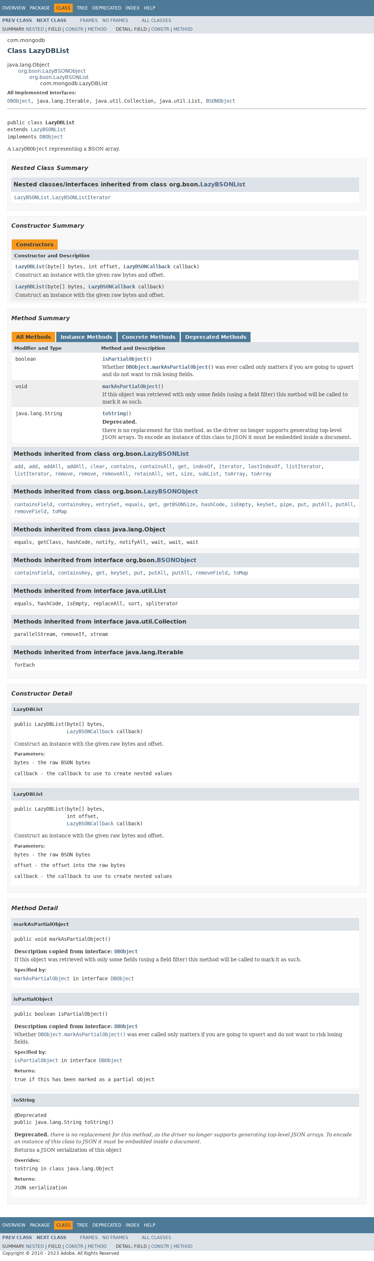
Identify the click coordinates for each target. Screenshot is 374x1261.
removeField (30, 511)
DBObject (19, 101)
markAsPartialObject (130, 386)
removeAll (115, 474)
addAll (52, 466)
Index (133, 8)
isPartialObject (124, 359)
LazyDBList (30, 266)
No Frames (115, 20)
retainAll (147, 474)
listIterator (303, 466)
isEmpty (240, 504)
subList (208, 474)
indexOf (202, 466)
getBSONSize (179, 504)
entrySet (107, 504)
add (18, 466)
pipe (286, 504)
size (186, 474)
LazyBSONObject (171, 491)
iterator (230, 466)
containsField (33, 504)
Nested (35, 29)
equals (134, 504)
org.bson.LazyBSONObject (51, 71)
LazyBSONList (48, 129)
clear (97, 466)
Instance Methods (86, 337)
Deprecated (106, 8)
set (170, 474)
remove (64, 474)
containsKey (74, 504)
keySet (265, 504)
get (182, 466)
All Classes (156, 20)
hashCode (213, 504)
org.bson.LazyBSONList (58, 77)
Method (97, 29)
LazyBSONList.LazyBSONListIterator (62, 197)
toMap (59, 511)
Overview (14, 8)
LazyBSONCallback (146, 266)
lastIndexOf (264, 466)
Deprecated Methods (215, 337)
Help (149, 8)
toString (114, 413)
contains (122, 466)
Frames (89, 20)
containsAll (156, 466)
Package (40, 8)
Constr (74, 29)
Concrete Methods (148, 337)
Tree (82, 8)
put (302, 504)
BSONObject (220, 101)
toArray (235, 474)
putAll (321, 504)
